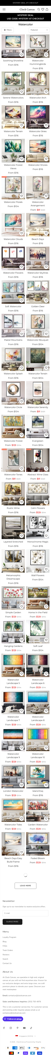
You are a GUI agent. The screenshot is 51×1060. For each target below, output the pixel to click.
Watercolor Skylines (37, 273)
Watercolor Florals (13, 202)
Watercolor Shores (37, 165)
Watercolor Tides (13, 824)
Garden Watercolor (38, 824)
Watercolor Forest (13, 441)
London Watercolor (13, 791)
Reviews (6, 954)
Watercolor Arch (37, 97)
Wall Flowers (37, 575)
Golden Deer (37, 306)
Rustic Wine (13, 508)
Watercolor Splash (13, 373)
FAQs (5, 946)
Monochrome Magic (37, 541)
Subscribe (12, 922)
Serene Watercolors (13, 97)
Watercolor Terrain (13, 131)
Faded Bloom (38, 858)
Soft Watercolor (13, 306)
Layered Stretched (13, 541)
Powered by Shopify (33, 1042)
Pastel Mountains (13, 340)
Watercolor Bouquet (38, 340)
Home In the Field (37, 612)
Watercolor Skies (38, 131)
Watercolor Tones (13, 474)
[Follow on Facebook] (4, 1028)
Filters (9, 30)
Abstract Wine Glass (37, 474)
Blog (4, 941)
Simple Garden (13, 612)
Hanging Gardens (13, 646)
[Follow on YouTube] (24, 1028)
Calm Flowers (38, 508)
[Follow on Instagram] (10, 1028)
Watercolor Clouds (13, 239)
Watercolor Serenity (37, 407)
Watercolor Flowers (13, 273)
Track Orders (8, 950)
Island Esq (37, 791)
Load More (25, 885)
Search (5, 959)
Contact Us (7, 963)
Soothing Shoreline (13, 60)
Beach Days (38, 239)
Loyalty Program (9, 937)
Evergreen (37, 441)
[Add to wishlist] (21, 54)
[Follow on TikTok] (31, 1028)
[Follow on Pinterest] (17, 1028)
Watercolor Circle (13, 407)
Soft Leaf (37, 646)
